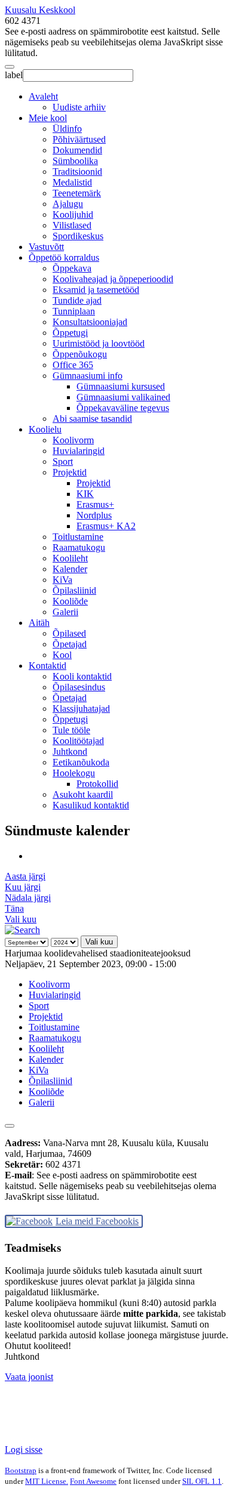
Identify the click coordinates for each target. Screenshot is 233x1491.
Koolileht (70, 558)
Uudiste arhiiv (79, 107)
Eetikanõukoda (81, 762)
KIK (85, 494)
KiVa (62, 580)
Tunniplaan (74, 311)
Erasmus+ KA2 (106, 526)
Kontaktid (47, 665)
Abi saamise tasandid (92, 418)
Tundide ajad (77, 300)
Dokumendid (77, 150)
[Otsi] (22, 930)
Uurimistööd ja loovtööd (99, 343)
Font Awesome (93, 1481)
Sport (63, 461)
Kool (62, 655)
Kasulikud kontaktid (91, 805)
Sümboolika (75, 161)
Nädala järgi (28, 898)
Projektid (70, 472)
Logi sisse (23, 1449)
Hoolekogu (74, 773)
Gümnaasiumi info (87, 376)
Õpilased (69, 633)
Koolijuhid (73, 214)
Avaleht (43, 96)
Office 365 (73, 365)
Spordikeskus (78, 236)
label (14, 75)
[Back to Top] (9, 1126)
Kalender (70, 569)
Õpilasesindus (79, 687)
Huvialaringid (79, 451)
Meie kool (48, 118)
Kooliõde (70, 601)
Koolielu (45, 429)
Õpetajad (70, 644)
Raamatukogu (79, 547)
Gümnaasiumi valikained (123, 397)
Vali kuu (20, 919)
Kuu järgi (23, 887)
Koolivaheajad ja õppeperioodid (113, 279)
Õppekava (72, 268)
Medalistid (72, 182)
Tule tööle (71, 730)
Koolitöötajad (78, 741)
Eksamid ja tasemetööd (96, 290)
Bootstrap (20, 1470)
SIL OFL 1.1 (202, 1481)
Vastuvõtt (46, 247)
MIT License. (46, 1481)
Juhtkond (70, 751)
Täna (14, 908)
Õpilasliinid (74, 590)
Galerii (65, 612)
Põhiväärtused (79, 139)
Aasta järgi (25, 876)
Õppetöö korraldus (64, 257)
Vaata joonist (29, 1377)
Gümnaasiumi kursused (120, 386)
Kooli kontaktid (82, 676)
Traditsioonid (77, 171)
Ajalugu (68, 204)
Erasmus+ (95, 504)
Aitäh (39, 623)
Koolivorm (73, 440)
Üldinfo (67, 129)
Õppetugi (70, 333)
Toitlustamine (78, 537)
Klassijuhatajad (81, 708)
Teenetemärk (77, 193)
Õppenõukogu (80, 354)
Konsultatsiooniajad (90, 322)
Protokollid (97, 784)
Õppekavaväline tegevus (122, 408)
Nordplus (94, 515)
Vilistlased (72, 225)
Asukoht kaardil (83, 794)
